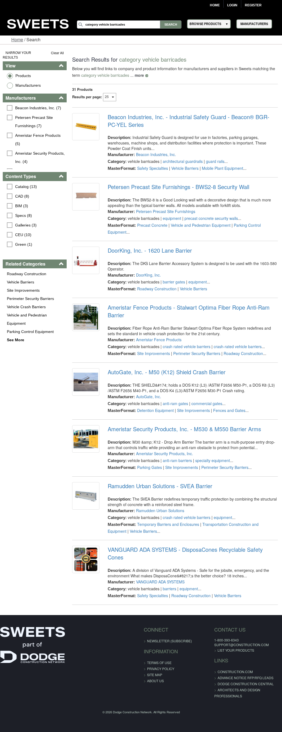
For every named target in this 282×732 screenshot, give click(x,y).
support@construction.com (241, 644)
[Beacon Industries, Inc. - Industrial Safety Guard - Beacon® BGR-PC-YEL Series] (85, 126)
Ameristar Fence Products (158, 339)
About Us (155, 680)
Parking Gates (149, 467)
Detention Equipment (155, 410)
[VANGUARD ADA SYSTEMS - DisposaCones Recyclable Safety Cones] (85, 559)
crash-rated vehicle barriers (238, 346)
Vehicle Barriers (20, 282)
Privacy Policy (160, 668)
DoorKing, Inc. (148, 275)
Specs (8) (23, 215)
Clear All (57, 52)
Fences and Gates (229, 410)
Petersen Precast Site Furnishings (165, 211)
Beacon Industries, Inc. (156, 154)
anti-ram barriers (177, 460)
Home (215, 5)
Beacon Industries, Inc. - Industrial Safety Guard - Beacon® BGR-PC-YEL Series (188, 121)
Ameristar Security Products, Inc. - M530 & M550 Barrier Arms (184, 429)
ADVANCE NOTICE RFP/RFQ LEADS (245, 677)
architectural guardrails (183, 161)
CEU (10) (23, 235)
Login (232, 5)
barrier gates (174, 282)
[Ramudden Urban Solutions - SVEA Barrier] (85, 495)
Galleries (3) (26, 225)
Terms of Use (159, 662)
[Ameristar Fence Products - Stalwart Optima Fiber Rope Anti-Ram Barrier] (85, 317)
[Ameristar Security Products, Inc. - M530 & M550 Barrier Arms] (85, 438)
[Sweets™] (38, 23)
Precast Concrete (152, 225)
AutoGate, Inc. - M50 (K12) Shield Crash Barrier (167, 372)
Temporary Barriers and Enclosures (168, 524)
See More (15, 340)
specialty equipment (212, 460)
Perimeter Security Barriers (30, 298)
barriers (169, 588)
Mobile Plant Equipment (222, 168)
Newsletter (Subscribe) (169, 640)
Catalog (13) (26, 186)
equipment (172, 218)
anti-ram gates (175, 403)
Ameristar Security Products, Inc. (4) (40, 157)
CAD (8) (22, 196)
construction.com (235, 671)
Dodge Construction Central (246, 683)
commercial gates (206, 403)
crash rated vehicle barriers (186, 346)
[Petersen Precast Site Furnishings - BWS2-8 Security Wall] (85, 196)
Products (23, 75)
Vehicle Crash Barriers (26, 307)
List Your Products (236, 650)
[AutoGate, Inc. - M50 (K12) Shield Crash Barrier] (85, 381)
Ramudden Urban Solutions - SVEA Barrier (160, 486)
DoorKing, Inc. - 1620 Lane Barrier (150, 250)
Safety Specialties (152, 168)
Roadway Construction (26, 274)
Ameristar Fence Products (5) (38, 139)
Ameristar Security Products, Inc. (164, 453)
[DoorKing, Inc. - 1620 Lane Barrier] (85, 260)
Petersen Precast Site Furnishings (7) (34, 121)
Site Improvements (23, 290)
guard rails (215, 161)
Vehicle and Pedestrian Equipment (27, 319)
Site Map (154, 674)
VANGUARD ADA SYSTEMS (160, 581)
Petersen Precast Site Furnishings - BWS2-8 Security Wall (178, 187)
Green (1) (23, 244)
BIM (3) (21, 206)
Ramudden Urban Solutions (160, 510)
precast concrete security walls (211, 218)
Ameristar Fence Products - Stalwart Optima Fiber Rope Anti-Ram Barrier (189, 311)
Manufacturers (28, 85)
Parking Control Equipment (30, 331)
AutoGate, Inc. (148, 396)
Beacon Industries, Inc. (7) (38, 108)
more (139, 75)
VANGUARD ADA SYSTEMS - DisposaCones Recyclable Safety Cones (185, 553)
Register (253, 5)
